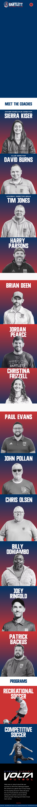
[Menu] (31, 4)
